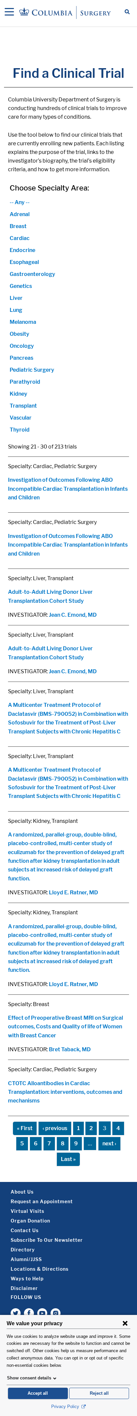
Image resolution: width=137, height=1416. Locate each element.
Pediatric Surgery (32, 370)
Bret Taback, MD (70, 1049)
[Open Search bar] (127, 12)
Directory (23, 1249)
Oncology (22, 346)
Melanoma (23, 322)
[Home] (66, 12)
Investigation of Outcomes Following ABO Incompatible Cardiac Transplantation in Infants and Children (68, 489)
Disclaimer (24, 1288)
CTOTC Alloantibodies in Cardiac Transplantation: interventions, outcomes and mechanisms (65, 1092)
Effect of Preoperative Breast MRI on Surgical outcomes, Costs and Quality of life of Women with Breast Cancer (65, 1027)
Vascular (21, 418)
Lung (16, 310)
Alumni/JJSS (26, 1259)
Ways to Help (27, 1278)
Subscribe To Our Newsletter (47, 1240)
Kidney (18, 394)
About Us (22, 1192)
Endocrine (22, 250)
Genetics (21, 286)
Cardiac (20, 238)
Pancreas (21, 358)
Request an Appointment (42, 1201)
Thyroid (20, 430)
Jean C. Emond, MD (73, 615)
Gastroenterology (32, 274)
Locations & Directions (39, 1269)
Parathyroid (25, 382)
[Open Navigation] (9, 12)
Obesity (19, 334)
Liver (16, 298)
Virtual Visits (27, 1211)
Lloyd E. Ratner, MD (73, 892)
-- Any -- (20, 202)
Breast (18, 226)
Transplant (23, 406)
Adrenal (20, 214)
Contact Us (25, 1230)
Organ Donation (30, 1220)
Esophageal (24, 262)
